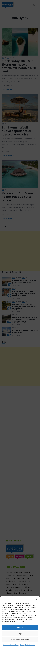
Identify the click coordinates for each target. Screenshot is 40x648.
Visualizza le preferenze (20, 640)
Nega (20, 634)
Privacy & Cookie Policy (11, 645)
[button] (37, 599)
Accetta (20, 627)
